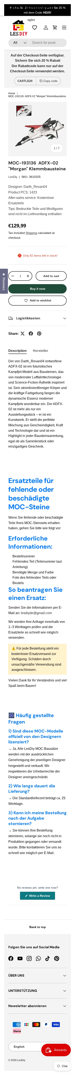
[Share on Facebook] (31, 333)
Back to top (37, 927)
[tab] (17, 350)
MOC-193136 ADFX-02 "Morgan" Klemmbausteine (37, 96)
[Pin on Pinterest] (39, 333)
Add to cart (51, 276)
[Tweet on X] (22, 333)
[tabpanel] (37, 404)
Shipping (31, 233)
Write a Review (40, 897)
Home (11, 93)
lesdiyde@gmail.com (36, 613)
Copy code (50, 81)
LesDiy (12, 176)
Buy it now (37, 288)
